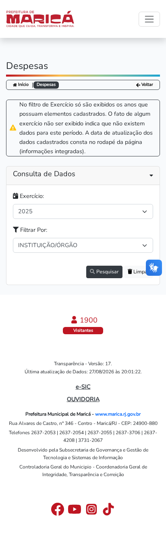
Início (23, 84)
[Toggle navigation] (149, 19)
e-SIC (83, 387)
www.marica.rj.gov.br (118, 414)
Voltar (146, 85)
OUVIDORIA (83, 399)
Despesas (46, 84)
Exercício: (31, 196)
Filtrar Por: (33, 230)
